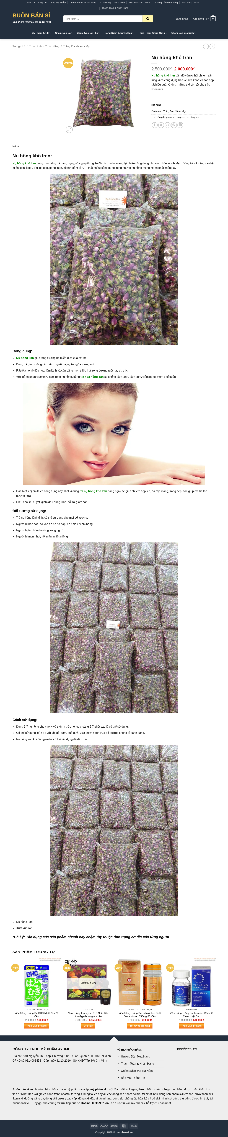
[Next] (215, 996)
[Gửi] (147, 18)
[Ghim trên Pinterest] (174, 125)
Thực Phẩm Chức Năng (151, 33)
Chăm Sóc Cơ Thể (87, 33)
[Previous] (12, 996)
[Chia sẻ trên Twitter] (161, 125)
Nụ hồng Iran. (24, 921)
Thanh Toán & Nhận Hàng (115, 8)
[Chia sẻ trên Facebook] (155, 125)
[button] (182, 19)
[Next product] (206, 46)
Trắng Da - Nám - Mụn (77, 46)
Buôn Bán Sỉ (31, 15)
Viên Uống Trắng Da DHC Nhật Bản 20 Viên (36, 1015)
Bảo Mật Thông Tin (36, 2)
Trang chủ (18, 46)
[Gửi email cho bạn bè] (167, 125)
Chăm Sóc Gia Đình (182, 33)
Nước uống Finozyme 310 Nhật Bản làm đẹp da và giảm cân (88, 1015)
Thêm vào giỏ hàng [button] (37, 1026)
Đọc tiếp (88, 1026)
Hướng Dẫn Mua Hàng (166, 2)
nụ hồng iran (193, 117)
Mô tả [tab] (15, 146)
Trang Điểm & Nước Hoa (118, 33)
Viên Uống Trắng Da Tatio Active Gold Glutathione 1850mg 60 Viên (140, 1015)
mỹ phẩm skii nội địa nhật (107, 1089)
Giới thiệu (120, 2)
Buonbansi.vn (186, 1049)
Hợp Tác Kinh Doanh (139, 2)
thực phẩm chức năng (153, 1089)
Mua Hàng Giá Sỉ (190, 2)
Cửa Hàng (105, 2)
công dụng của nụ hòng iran (171, 117)
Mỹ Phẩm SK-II (40, 33)
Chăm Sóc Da (63, 33)
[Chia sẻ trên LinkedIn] (180, 125)
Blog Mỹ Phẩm (58, 2)
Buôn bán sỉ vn (22, 1089)
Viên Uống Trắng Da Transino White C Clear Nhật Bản (191, 1015)
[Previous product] (212, 46)
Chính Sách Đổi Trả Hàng (83, 2)
